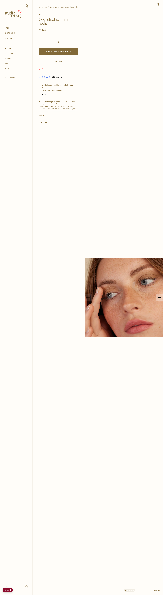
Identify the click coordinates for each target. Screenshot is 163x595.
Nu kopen (59, 61)
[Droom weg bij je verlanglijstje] (20, 11)
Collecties (53, 7)
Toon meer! (43, 115)
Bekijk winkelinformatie (50, 95)
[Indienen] (26, 586)
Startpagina (43, 7)
